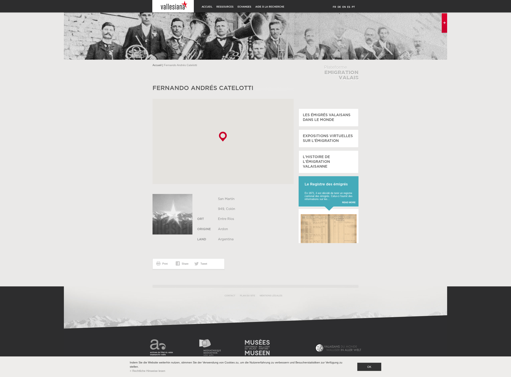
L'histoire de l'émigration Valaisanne (316, 161)
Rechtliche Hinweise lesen (148, 370)
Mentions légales (271, 295)
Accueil (207, 7)
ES (348, 7)
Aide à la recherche (269, 7)
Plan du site (247, 295)
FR (334, 7)
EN (344, 7)
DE (339, 7)
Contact (230, 295)
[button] (223, 136)
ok (369, 366)
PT (353, 7)
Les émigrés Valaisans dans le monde (327, 117)
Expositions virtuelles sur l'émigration (328, 138)
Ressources (225, 7)
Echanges (244, 7)
